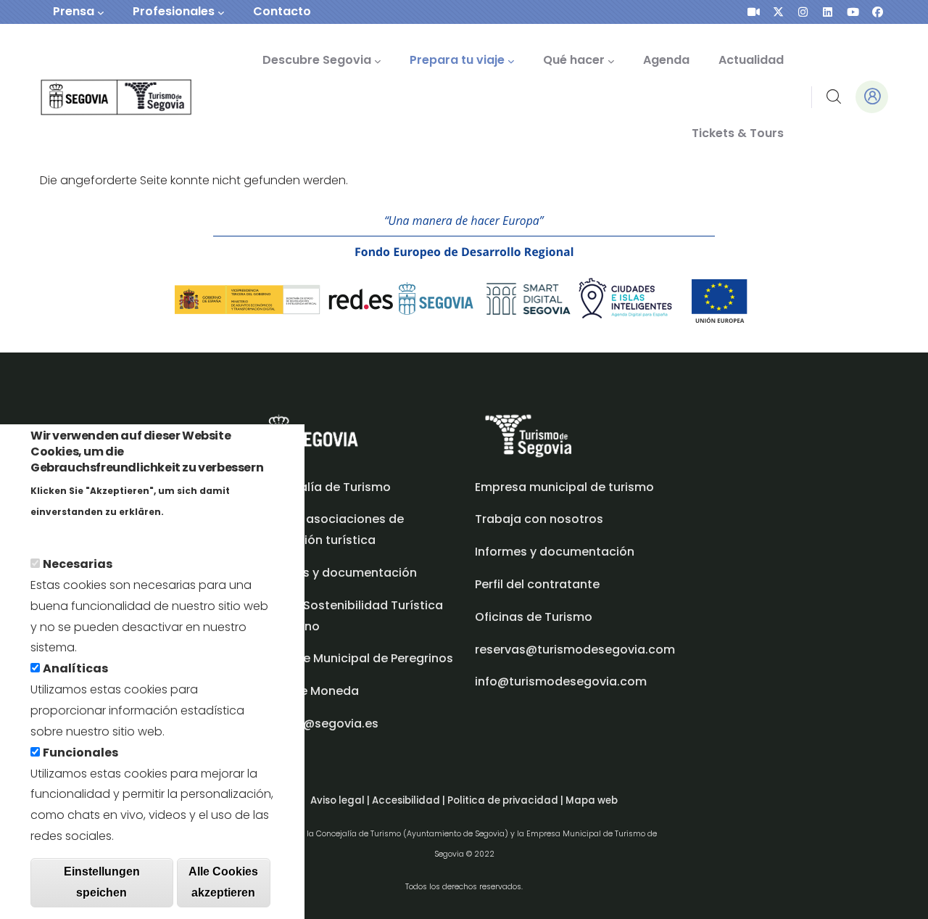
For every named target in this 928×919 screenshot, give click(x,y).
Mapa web (592, 800)
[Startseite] (96, 97)
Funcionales (80, 751)
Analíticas (75, 668)
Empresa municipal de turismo (564, 487)
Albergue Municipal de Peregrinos (355, 658)
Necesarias (77, 564)
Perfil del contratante (537, 584)
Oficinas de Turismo (533, 617)
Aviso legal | (341, 800)
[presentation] (754, 12)
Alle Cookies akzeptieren (223, 882)
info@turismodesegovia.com (561, 681)
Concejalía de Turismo (324, 487)
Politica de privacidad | (506, 800)
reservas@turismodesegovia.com (575, 649)
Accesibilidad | (409, 800)
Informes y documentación (554, 551)
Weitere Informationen (96, 531)
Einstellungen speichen (102, 882)
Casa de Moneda (308, 691)
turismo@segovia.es (317, 723)
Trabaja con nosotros (539, 519)
